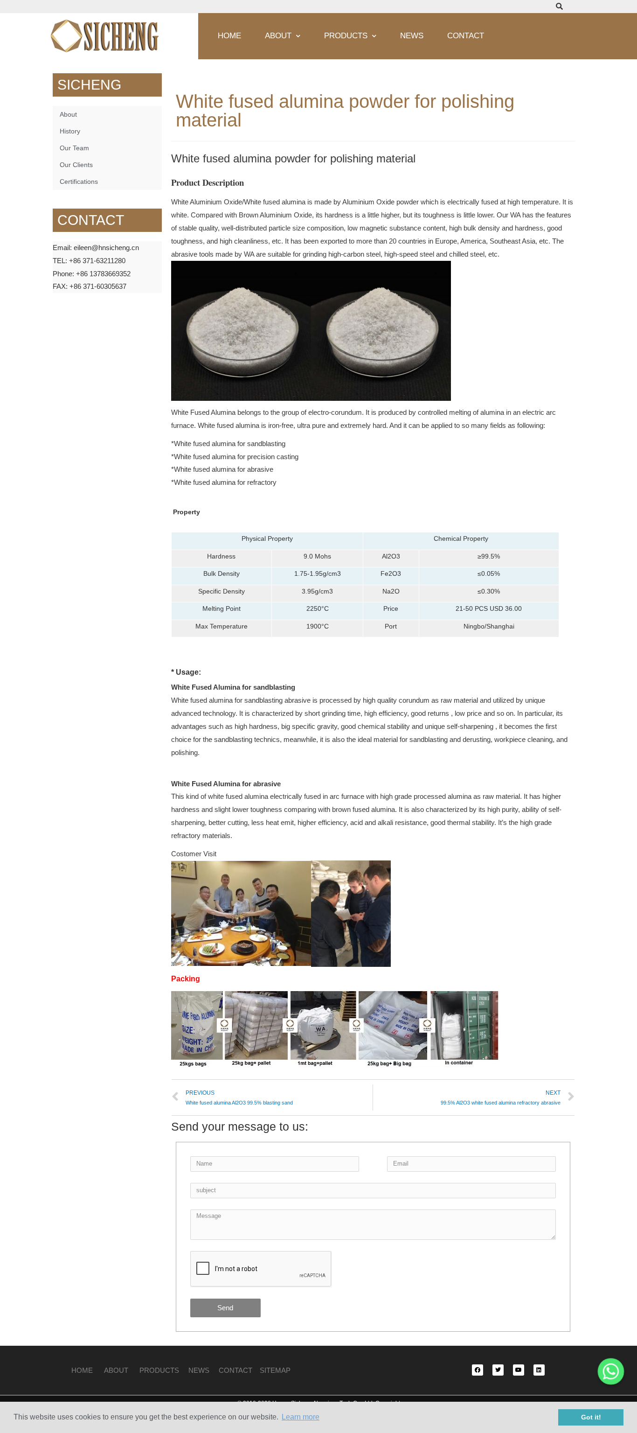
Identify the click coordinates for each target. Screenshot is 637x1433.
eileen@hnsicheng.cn (106, 248)
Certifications (79, 181)
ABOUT (116, 1370)
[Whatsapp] (610, 1371)
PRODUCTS (163, 1370)
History (70, 131)
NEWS (203, 1370)
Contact (465, 35)
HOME (83, 1370)
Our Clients (76, 164)
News (411, 35)
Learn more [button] (300, 1417)
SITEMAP (275, 1370)
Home (229, 35)
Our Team (74, 148)
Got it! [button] (591, 1417)
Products (345, 35)
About (278, 35)
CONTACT (235, 1370)
